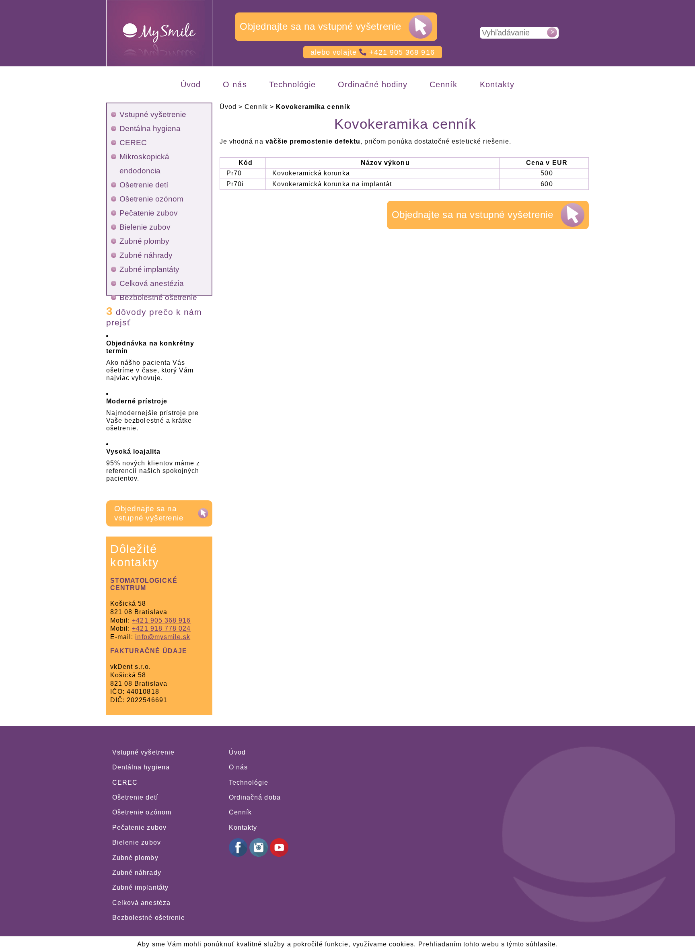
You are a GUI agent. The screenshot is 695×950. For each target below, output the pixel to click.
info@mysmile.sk (162, 636)
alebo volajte (372, 52)
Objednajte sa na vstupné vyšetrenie (320, 26)
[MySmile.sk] (160, 33)
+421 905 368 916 (161, 620)
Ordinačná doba (255, 797)
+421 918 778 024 (161, 628)
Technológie (249, 782)
